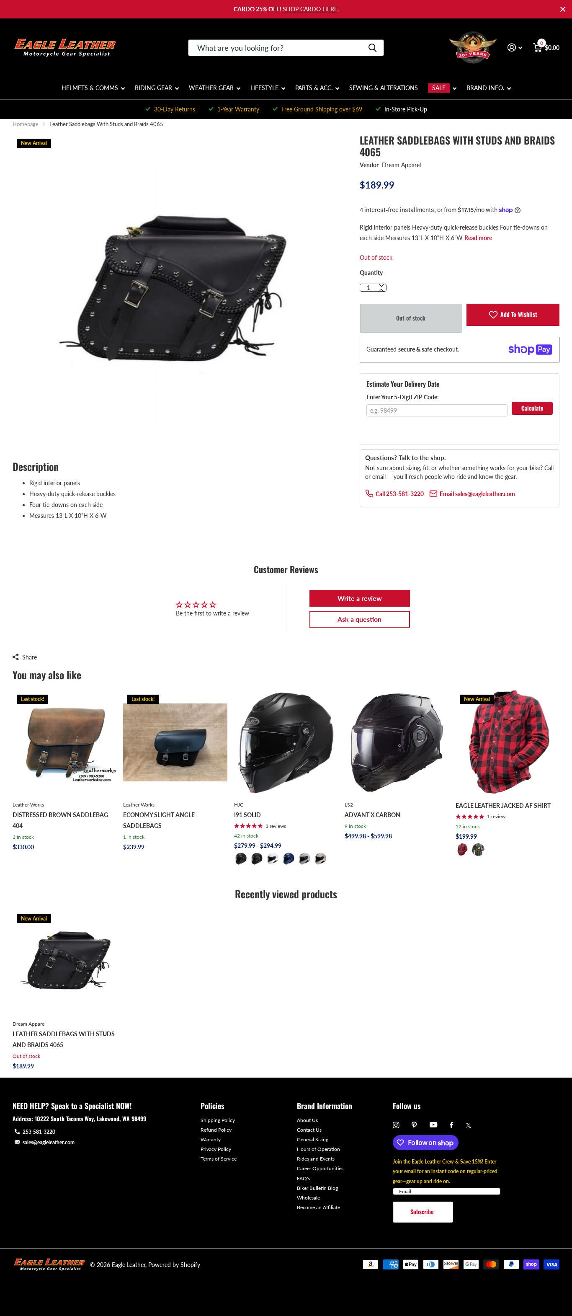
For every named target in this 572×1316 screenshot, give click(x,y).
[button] (381, 291)
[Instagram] (396, 1125)
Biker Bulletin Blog (317, 1188)
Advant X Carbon (372, 814)
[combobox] (286, 47)
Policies (212, 1105)
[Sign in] (515, 47)
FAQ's (303, 1178)
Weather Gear (211, 87)
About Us (307, 1120)
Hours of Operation (318, 1149)
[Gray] (304, 859)
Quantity (371, 272)
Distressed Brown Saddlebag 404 (60, 820)
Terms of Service (219, 1159)
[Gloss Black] (256, 859)
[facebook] (451, 1125)
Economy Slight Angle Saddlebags (159, 820)
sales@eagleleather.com (49, 1142)
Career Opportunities (320, 1168)
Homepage (26, 124)
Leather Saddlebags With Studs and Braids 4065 (64, 1039)
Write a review (360, 598)
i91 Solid (247, 814)
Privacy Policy (216, 1149)
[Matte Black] (240, 859)
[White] (272, 859)
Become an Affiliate (318, 1207)
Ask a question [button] (359, 619)
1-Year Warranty (238, 109)
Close (563, 9)
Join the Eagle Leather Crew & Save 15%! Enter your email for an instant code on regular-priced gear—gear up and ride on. (445, 1171)
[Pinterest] (414, 1125)
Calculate (532, 407)
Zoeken (372, 47)
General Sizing (312, 1139)
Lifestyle (264, 87)
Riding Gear (153, 87)
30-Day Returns (174, 109)
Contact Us (309, 1130)
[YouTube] (433, 1125)
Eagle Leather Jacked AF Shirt (503, 805)
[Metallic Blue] (288, 859)
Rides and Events (316, 1159)
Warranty (211, 1139)
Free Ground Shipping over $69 (321, 109)
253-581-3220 (39, 1132)
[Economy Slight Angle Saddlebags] (175, 742)
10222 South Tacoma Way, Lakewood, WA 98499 (90, 1118)
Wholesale (308, 1197)
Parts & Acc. (313, 87)
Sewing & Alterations (383, 87)
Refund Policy (216, 1130)
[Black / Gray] (478, 849)
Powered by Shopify (174, 1264)
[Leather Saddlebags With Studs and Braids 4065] (64, 962)
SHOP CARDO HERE (310, 9)
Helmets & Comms (90, 87)
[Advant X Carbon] (396, 742)
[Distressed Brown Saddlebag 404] (64, 742)
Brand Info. (485, 87)
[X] (468, 1125)
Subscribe (422, 1211)
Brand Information (324, 1105)
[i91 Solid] (286, 742)
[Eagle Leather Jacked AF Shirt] (507, 742)
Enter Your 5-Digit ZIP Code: (402, 397)
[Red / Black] (462, 849)
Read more (478, 237)
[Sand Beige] (320, 859)
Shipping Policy (218, 1120)
